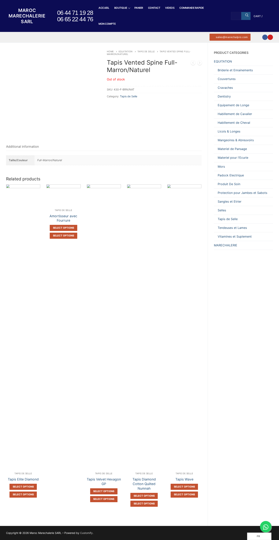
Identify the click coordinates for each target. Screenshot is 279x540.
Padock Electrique (231, 175)
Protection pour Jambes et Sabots (242, 193)
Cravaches (225, 88)
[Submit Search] (245, 16)
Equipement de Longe (233, 105)
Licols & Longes (229, 131)
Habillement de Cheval (234, 122)
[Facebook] (265, 37)
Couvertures (227, 79)
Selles (222, 210)
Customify (86, 532)
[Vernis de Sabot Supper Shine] (199, 63)
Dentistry (224, 96)
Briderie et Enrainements (235, 70)
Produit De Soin (229, 184)
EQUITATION (126, 51)
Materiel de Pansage (232, 149)
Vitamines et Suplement (235, 236)
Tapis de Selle (146, 51)
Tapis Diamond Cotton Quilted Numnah (144, 483)
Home (110, 51)
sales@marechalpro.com (231, 37)
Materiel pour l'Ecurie (233, 157)
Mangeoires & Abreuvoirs (236, 140)
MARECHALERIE (225, 245)
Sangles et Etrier (229, 201)
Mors (221, 166)
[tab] (22, 146)
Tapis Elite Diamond (23, 479)
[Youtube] (270, 37)
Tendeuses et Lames (232, 228)
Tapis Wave (184, 479)
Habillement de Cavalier (235, 114)
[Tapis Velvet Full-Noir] (193, 63)
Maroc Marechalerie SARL (27, 16)
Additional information (22, 146)
